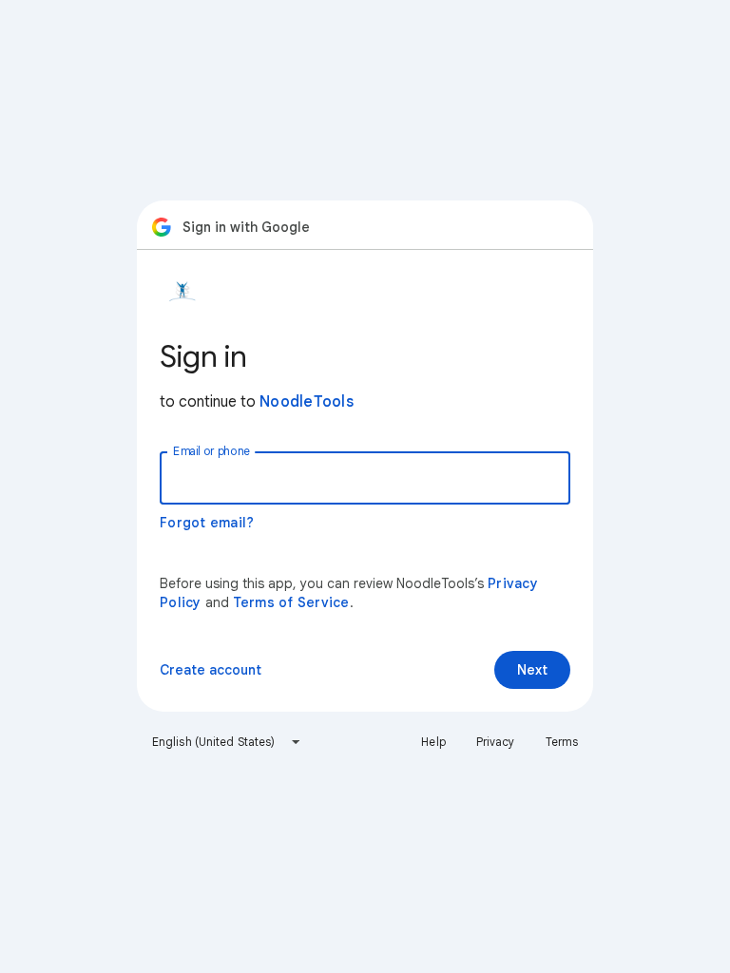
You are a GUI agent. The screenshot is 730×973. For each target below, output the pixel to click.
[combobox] (227, 742)
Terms (562, 742)
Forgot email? (207, 522)
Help (433, 742)
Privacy (495, 742)
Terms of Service (291, 602)
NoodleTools (306, 401)
